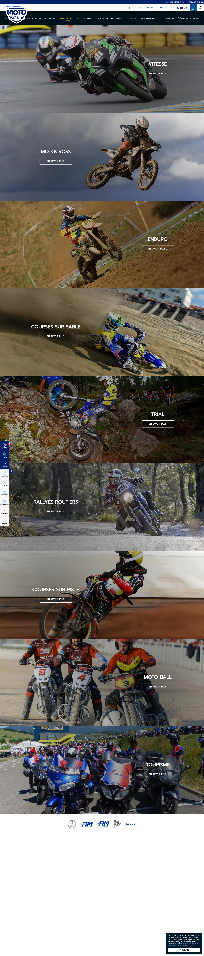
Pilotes (150, 8)
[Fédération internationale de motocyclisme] (86, 823)
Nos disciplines (66, 18)
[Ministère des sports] (117, 823)
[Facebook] (181, 7)
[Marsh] (131, 823)
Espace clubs (196, 2)
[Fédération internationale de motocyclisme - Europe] (103, 823)
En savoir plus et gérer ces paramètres (183, 944)
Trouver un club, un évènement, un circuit (178, 18)
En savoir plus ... (158, 248)
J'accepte (183, 950)
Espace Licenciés (175, 2)
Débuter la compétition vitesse (40, 18)
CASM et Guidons (105, 18)
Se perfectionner (85, 18)
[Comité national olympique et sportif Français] (71, 823)
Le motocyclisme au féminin (141, 18)
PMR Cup (120, 18)
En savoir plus (157, 73)
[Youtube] (178, 7)
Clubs (138, 8)
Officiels (163, 8)
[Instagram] (185, 7)
